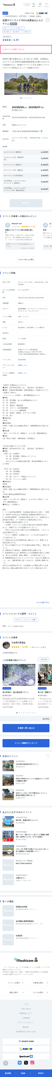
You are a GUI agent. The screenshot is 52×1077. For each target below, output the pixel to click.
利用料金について (26, 1013)
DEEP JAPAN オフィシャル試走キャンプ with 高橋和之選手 (32, 780)
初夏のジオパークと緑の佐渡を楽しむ (19, 231)
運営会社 (26, 1027)
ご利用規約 (26, 1018)
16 (39, 647)
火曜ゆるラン (21, 878)
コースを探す (38, 992)
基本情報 (8, 1073)
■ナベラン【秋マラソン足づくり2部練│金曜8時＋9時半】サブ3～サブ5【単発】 (32, 836)
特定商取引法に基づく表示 (26, 1032)
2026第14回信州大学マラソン (27, 764)
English (27, 4)
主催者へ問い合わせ (26, 728)
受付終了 (41, 1073)
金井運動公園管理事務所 (25, 921)
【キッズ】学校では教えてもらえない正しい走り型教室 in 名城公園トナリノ (32, 850)
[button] (20, 98)
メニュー (46, 6)
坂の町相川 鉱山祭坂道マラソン (16, 692)
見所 (44, 230)
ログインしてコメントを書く (26, 620)
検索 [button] (33, 6)
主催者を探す (38, 983)
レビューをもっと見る (26, 259)
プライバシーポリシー (26, 1022)
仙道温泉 (19, 936)
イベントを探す (14, 983)
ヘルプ (26, 1004)
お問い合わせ (26, 1009)
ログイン (40, 6)
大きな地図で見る (42, 602)
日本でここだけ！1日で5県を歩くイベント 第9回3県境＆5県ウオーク (32, 794)
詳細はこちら (22, 365)
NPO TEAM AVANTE (24, 863)
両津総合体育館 (21, 907)
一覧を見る (44, 659)
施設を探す (13, 992)
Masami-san (17, 224)
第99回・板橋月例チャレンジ (27, 820)
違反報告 (45, 719)
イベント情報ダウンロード (26, 743)
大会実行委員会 (18, 642)
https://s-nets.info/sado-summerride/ (31, 298)
